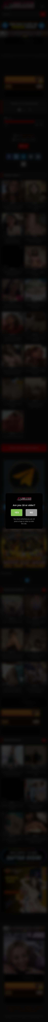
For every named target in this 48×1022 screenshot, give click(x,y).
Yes (17, 512)
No (31, 512)
